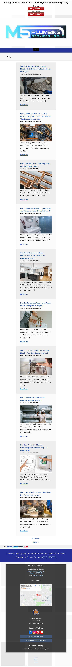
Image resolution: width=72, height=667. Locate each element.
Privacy (36, 659)
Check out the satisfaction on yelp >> (36, 640)
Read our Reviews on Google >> (36, 636)
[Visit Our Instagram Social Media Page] (34, 632)
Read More (24, 105)
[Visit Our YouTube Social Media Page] (41, 632)
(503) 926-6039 (36, 8)
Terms (36, 662)
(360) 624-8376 (36, 14)
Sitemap (36, 657)
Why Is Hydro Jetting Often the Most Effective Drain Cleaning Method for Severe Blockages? (35, 68)
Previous (37, 538)
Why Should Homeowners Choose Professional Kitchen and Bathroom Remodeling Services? (32, 255)
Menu (36, 49)
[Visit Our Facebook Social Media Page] (30, 632)
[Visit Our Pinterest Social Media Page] (38, 632)
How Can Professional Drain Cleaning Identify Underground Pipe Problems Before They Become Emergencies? (35, 116)
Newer (35, 542)
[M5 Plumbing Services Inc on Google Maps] (36, 605)
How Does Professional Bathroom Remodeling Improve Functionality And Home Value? (33, 447)
